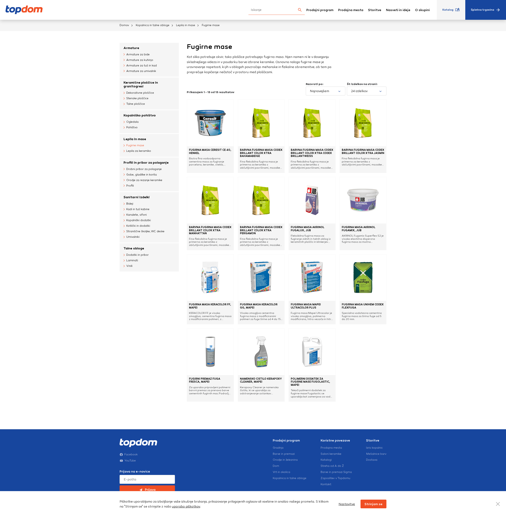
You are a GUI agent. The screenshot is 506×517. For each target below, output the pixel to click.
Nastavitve (347, 504)
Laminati (132, 260)
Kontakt (326, 484)
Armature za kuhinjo (139, 60)
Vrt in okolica (281, 472)
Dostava (371, 459)
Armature (131, 48)
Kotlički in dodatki (138, 225)
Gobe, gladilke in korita (141, 174)
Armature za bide (138, 54)
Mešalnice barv (376, 454)
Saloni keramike (331, 454)
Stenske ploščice (137, 98)
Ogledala (132, 122)
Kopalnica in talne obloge (152, 25)
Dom (276, 466)
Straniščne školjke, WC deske (145, 231)
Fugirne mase (135, 145)
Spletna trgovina (482, 9)
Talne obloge (134, 248)
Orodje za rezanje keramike (144, 180)
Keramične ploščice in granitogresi (141, 84)
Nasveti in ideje (398, 10)
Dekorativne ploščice (140, 92)
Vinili (129, 266)
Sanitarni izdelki (137, 197)
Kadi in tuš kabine (137, 209)
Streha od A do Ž (332, 466)
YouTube (130, 460)
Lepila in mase (185, 25)
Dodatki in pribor (137, 255)
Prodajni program (319, 10)
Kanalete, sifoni (136, 214)
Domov (124, 25)
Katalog (447, 9)
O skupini (422, 10)
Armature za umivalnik (141, 71)
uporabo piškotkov (186, 506)
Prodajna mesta (350, 10)
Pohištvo (132, 127)
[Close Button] (498, 504)
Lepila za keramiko (138, 151)
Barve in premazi (284, 454)
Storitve (374, 10)
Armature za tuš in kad (141, 65)
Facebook (131, 454)
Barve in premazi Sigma (336, 472)
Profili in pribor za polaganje (146, 162)
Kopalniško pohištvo (140, 115)
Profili (130, 185)
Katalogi (326, 459)
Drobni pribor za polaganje (144, 169)
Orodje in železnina (285, 459)
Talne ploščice (135, 104)
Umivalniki (133, 237)
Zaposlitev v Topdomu (335, 478)
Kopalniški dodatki (138, 220)
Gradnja (278, 447)
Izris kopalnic (374, 447)
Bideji (129, 203)
